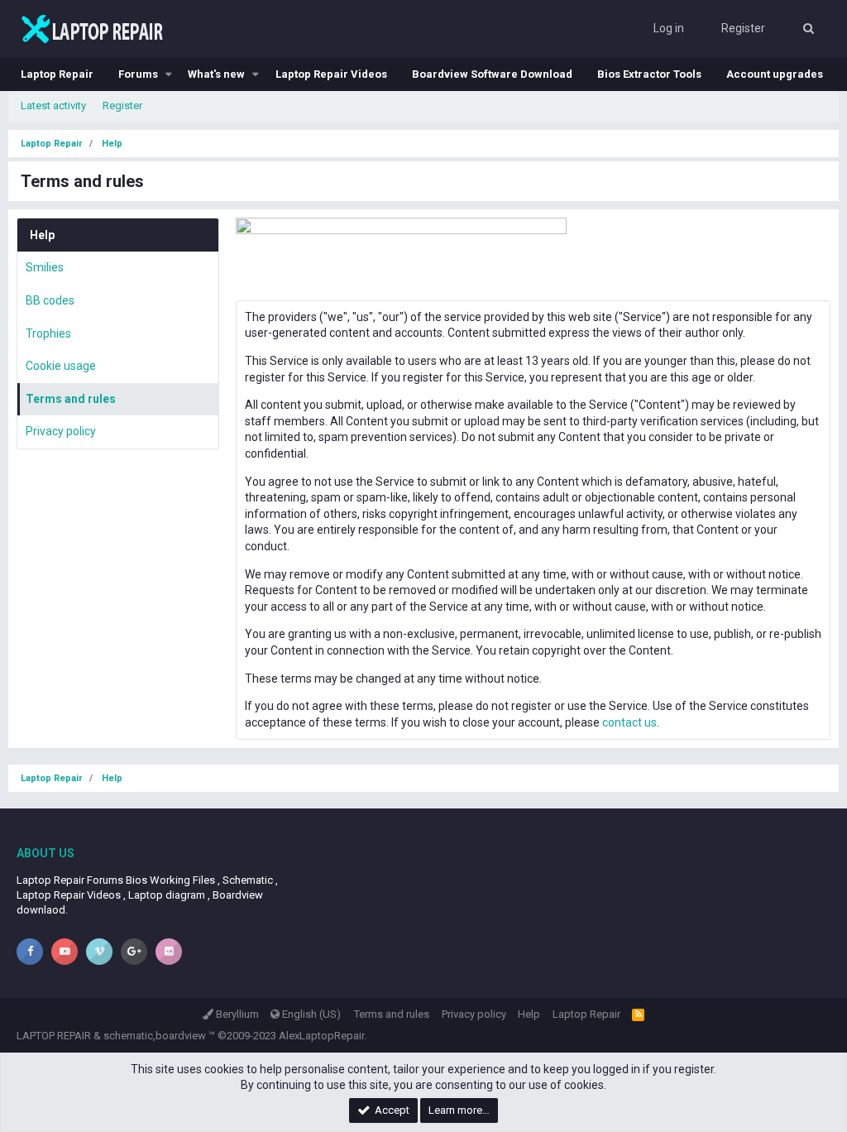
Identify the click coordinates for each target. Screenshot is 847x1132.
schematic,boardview (154, 1035)
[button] (168, 74)
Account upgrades (774, 74)
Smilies (45, 267)
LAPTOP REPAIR (54, 1035)
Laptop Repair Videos (331, 74)
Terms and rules (71, 398)
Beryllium (236, 1014)
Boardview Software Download (492, 74)
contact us (629, 722)
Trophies (48, 333)
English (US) (310, 1014)
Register (122, 105)
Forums (138, 74)
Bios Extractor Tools (649, 74)
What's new (216, 74)
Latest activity (53, 105)
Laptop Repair (57, 74)
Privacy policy (61, 431)
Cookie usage (61, 365)
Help (529, 1014)
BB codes (50, 300)
